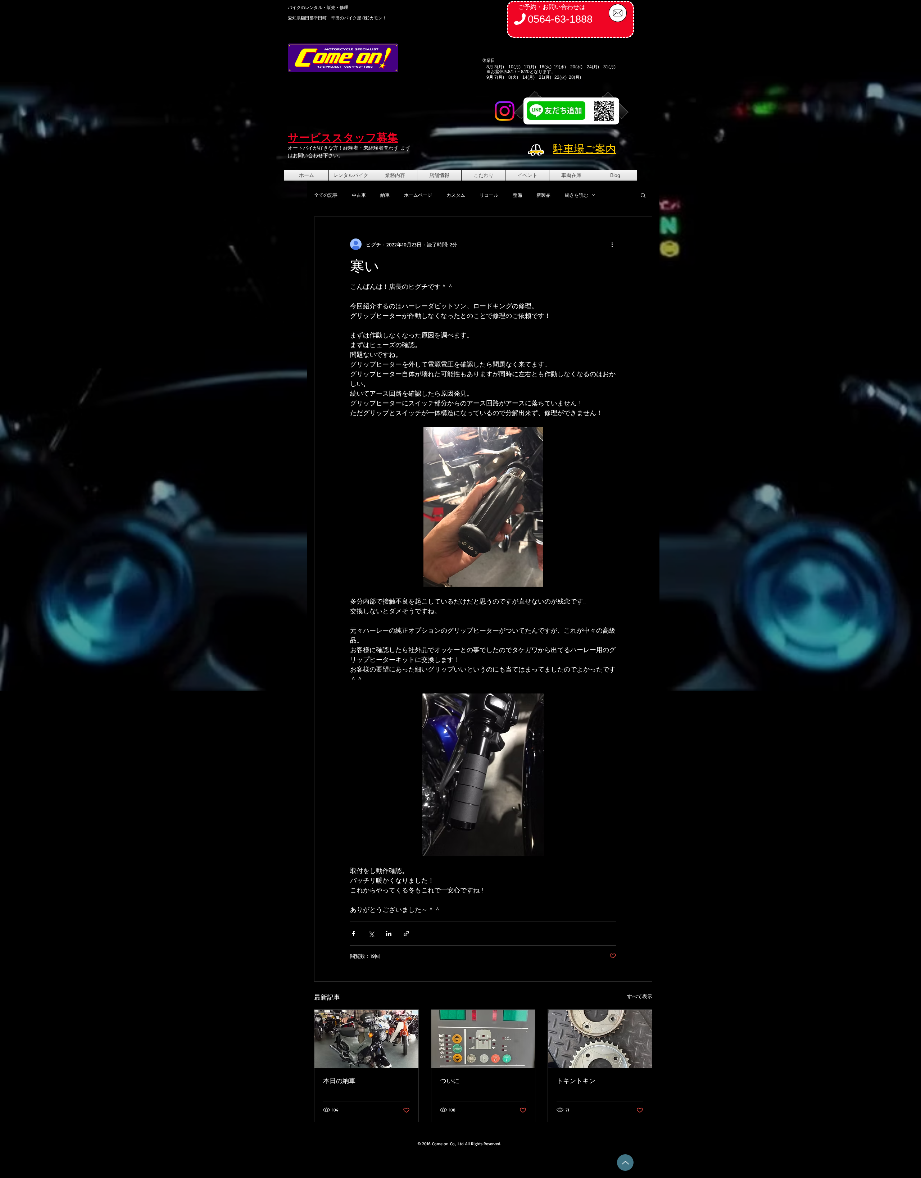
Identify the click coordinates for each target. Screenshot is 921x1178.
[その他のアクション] (612, 244)
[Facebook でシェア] (353, 933)
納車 (385, 195)
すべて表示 (639, 996)
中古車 (359, 195)
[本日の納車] (366, 1039)
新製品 (543, 195)
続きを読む (576, 195)
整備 (517, 195)
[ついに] (483, 1039)
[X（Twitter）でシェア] (371, 933)
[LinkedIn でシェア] (388, 933)
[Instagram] (504, 111)
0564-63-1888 (560, 19)
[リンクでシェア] (406, 933)
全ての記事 (325, 195)
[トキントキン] (600, 1039)
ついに (449, 1080)
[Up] (625, 1162)
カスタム (455, 195)
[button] (643, 195)
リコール (489, 195)
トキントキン (576, 1080)
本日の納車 (339, 1080)
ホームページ (418, 195)
